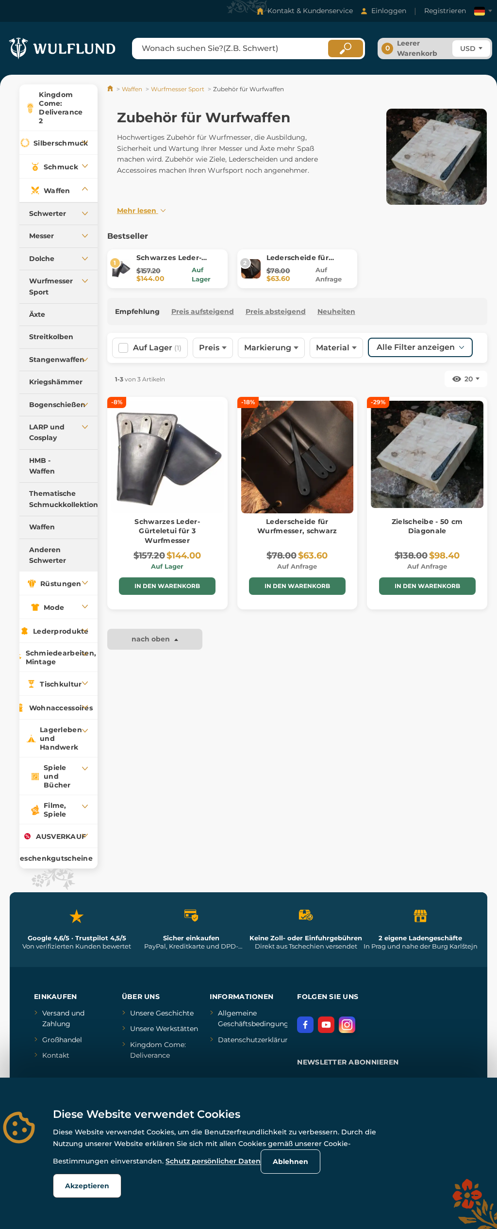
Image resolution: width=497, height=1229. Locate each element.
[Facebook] (305, 1024)
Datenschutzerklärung (256, 1039)
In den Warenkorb (167, 586)
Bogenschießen (57, 404)
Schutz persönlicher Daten (213, 1161)
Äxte (37, 314)
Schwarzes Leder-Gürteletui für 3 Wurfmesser (166, 531)
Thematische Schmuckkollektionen (63, 498)
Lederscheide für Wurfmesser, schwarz (306, 262)
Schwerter (47, 213)
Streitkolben (51, 336)
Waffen (42, 527)
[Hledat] (345, 48)
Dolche (41, 258)
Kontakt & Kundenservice (310, 10)
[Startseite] (111, 89)
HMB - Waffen (42, 465)
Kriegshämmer (56, 381)
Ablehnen (290, 1161)
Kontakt (55, 1055)
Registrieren (445, 10)
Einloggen (388, 10)
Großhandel (62, 1039)
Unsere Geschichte (162, 1013)
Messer (41, 235)
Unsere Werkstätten (164, 1028)
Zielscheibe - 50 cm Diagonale (427, 526)
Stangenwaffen (56, 359)
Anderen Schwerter (47, 555)
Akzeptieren (87, 1185)
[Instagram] (347, 1024)
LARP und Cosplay (47, 432)
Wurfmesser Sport (51, 286)
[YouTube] (326, 1024)
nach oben (152, 639)
